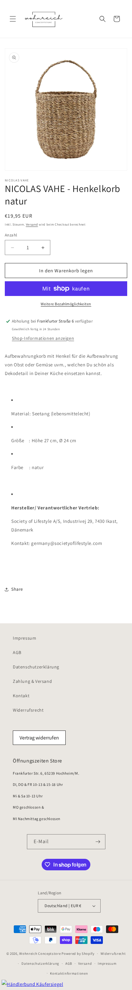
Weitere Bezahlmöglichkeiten (66, 303)
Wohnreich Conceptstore (40, 953)
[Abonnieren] (98, 841)
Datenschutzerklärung (36, 667)
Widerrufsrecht (28, 710)
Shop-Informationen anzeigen (43, 338)
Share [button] (17, 589)
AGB (17, 652)
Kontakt (21, 696)
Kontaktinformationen (69, 973)
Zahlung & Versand (32, 681)
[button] (13, 19)
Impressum (24, 638)
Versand (32, 224)
